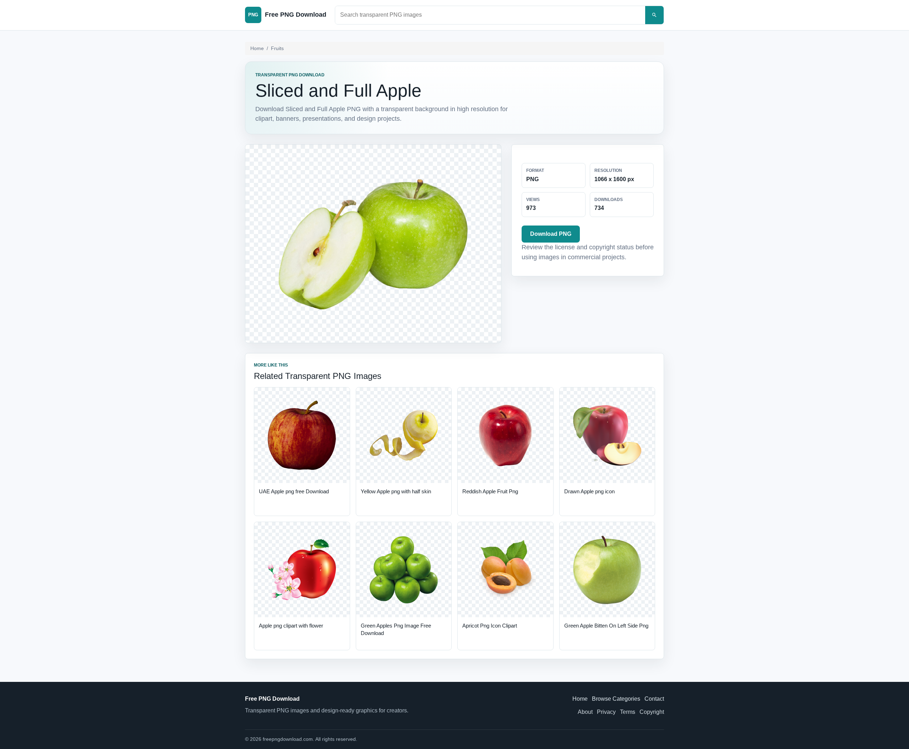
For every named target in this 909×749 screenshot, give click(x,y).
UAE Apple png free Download (294, 491)
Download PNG (550, 234)
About (585, 712)
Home (257, 48)
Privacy (606, 712)
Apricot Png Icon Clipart (489, 626)
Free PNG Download (272, 699)
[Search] (654, 15)
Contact (654, 699)
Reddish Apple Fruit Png (490, 491)
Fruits (277, 48)
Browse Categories (616, 699)
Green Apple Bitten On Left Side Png (606, 626)
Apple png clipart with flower (291, 626)
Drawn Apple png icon (589, 491)
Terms (627, 712)
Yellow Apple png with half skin (396, 491)
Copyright (651, 712)
